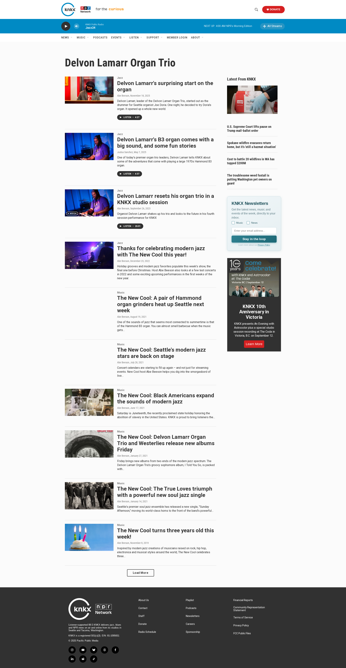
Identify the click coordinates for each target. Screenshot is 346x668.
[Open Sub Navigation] (71, 37)
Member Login (177, 37)
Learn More (254, 344)
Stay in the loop (254, 239)
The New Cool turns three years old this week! (165, 533)
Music (81, 37)
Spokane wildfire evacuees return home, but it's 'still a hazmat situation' (251, 145)
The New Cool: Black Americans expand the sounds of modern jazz (165, 398)
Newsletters (192, 616)
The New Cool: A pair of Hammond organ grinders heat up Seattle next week (160, 304)
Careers (190, 624)
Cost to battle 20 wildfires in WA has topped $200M (250, 161)
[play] (66, 26)
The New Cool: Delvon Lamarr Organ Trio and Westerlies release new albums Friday (165, 443)
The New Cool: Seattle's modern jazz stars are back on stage (161, 353)
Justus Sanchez (125, 152)
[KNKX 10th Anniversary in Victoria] (254, 278)
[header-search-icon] (256, 9)
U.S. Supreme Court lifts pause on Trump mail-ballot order (249, 128)
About (195, 37)
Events (116, 37)
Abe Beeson (123, 95)
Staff (141, 616)
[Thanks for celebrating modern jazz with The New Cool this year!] (89, 255)
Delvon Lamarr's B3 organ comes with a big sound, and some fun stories (165, 142)
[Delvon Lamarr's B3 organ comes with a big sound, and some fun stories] (89, 146)
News (65, 37)
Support (153, 37)
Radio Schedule (147, 632)
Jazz (120, 77)
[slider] (82, 26)
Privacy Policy (264, 245)
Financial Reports (243, 600)
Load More (140, 573)
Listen (134, 37)
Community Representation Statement (249, 609)
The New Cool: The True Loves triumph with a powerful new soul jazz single (164, 492)
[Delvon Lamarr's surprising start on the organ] (89, 90)
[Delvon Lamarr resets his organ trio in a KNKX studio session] (89, 202)
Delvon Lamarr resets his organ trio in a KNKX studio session (165, 199)
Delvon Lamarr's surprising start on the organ (165, 86)
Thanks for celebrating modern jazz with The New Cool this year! (161, 251)
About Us (143, 600)
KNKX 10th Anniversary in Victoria (254, 312)
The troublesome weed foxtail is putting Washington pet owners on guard (249, 179)
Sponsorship (193, 632)
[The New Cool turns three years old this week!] (89, 537)
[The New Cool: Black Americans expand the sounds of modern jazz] (89, 402)
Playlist (190, 600)
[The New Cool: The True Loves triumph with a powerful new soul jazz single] (89, 495)
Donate (275, 9)
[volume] (77, 26)
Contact (142, 608)
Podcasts (100, 37)
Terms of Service (243, 617)
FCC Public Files (242, 633)
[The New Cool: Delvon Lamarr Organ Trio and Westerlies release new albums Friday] (89, 443)
